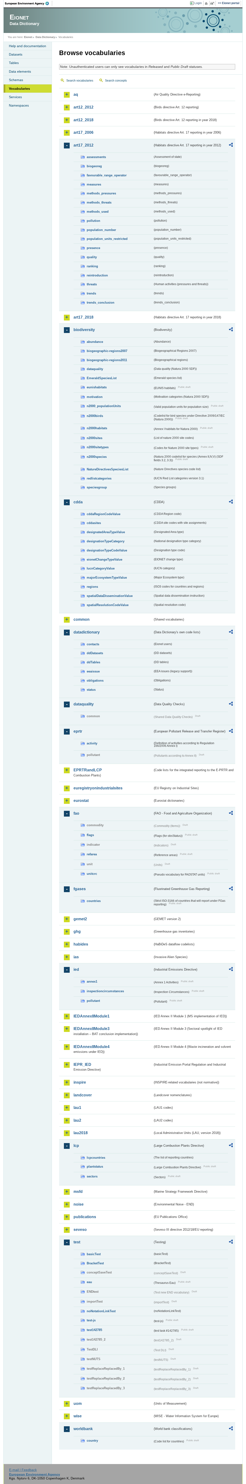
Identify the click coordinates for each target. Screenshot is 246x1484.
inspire (80, 1082)
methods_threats (99, 202)
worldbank (83, 1429)
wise (78, 1416)
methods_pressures (101, 193)
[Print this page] (207, 3)
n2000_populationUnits (104, 406)
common (82, 619)
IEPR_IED (82, 1064)
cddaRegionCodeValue (103, 514)
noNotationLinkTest (101, 1311)
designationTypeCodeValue (107, 550)
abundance (95, 342)
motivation (95, 397)
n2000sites (94, 438)
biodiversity (84, 330)
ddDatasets (95, 653)
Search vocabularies (79, 80)
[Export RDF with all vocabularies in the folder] (231, 145)
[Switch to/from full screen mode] (213, 3)
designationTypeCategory (105, 541)
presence (93, 248)
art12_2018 (83, 120)
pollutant (93, 1001)
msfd (78, 1192)
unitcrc (92, 874)
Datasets (15, 54)
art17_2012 (83, 145)
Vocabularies (19, 88)
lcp (76, 1146)
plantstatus (95, 1166)
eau (89, 1282)
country (92, 1440)
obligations (95, 680)
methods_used (98, 211)
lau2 (77, 1120)
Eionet (28, 37)
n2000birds (95, 416)
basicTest (94, 1254)
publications (85, 1217)
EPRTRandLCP (88, 770)
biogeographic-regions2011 (107, 360)
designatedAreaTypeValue (106, 532)
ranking (92, 266)
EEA (28, 3)
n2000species (97, 457)
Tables (14, 63)
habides (81, 944)
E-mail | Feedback (23, 1470)
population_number (101, 230)
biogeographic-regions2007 (107, 351)
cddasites (94, 523)
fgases (80, 889)
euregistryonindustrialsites (98, 788)
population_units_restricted (107, 239)
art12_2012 (83, 107)
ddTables (93, 662)
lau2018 (81, 1133)
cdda (78, 502)
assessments (96, 157)
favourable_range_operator (107, 175)
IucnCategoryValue (101, 568)
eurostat (81, 801)
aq (76, 94)
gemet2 (80, 919)
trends (91, 293)
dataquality (95, 369)
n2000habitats (97, 428)
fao (76, 813)
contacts (93, 644)
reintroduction (97, 275)
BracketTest (95, 1263)
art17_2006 (83, 132)
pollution (93, 221)
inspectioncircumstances (105, 991)
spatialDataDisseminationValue (110, 596)
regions (92, 586)
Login (198, 3)
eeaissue (93, 671)
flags (90, 835)
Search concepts (116, 80)
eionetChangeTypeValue (104, 559)
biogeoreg (94, 166)
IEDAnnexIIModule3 (92, 1029)
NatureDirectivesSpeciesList (107, 469)
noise (79, 1204)
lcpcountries (96, 1157)
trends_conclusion (100, 302)
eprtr (78, 731)
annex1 (92, 981)
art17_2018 (83, 317)
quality (92, 257)
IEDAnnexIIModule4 (92, 1047)
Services (15, 97)
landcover (83, 1095)
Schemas (16, 80)
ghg (77, 931)
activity (92, 743)
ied (76, 969)
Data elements (20, 71)
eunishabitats (97, 387)
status (91, 689)
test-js (91, 1320)
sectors (92, 1176)
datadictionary (87, 632)
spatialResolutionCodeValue (108, 605)
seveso (80, 1230)
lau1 (77, 1108)
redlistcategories (99, 478)
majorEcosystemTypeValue (107, 577)
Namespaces (19, 105)
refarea (92, 854)
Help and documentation (27, 46)
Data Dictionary (45, 37)
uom (78, 1403)
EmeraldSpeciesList (102, 378)
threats (92, 284)
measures (94, 184)
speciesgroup (97, 487)
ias (76, 957)
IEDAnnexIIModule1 (92, 1016)
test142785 (94, 1330)
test (77, 1242)
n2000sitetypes (98, 447)
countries (94, 901)
